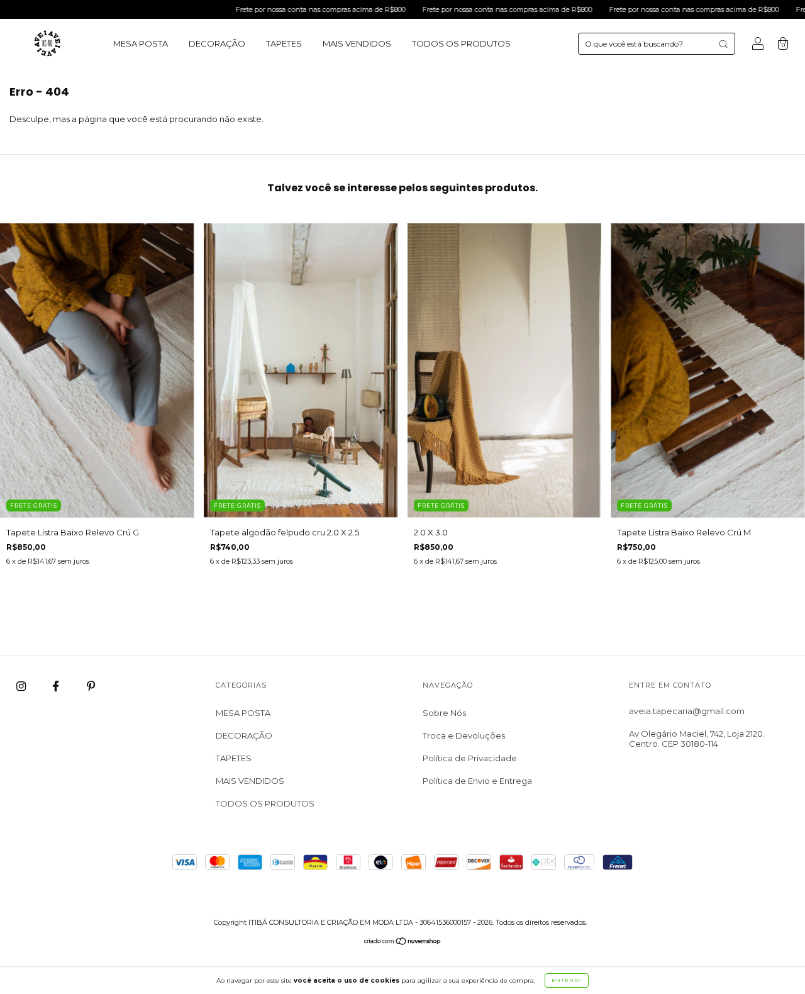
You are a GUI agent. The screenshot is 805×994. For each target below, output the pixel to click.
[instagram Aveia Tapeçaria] (22, 686)
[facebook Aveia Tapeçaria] (56, 686)
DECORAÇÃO (217, 43)
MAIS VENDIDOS (357, 43)
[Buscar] (723, 44)
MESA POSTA (140, 43)
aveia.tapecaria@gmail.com (687, 711)
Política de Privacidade (470, 758)
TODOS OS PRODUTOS (461, 43)
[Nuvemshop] (403, 942)
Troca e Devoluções (464, 735)
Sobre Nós (444, 713)
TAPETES (284, 43)
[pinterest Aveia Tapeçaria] (91, 686)
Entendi (567, 980)
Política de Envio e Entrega (477, 781)
